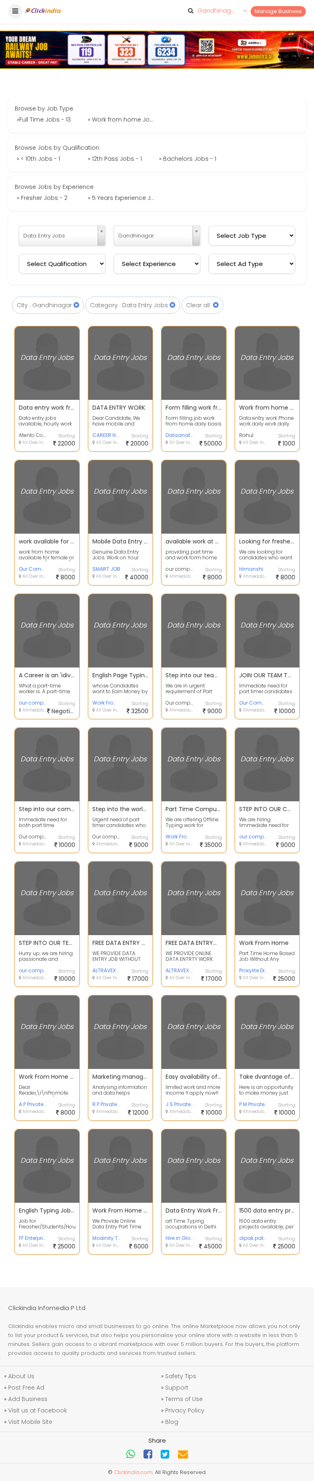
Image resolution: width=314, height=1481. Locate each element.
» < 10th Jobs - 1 (38, 159)
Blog (171, 1422)
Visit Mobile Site (30, 1422)
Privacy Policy (184, 1410)
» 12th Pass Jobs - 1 (115, 159)
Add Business (27, 1399)
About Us (21, 1376)
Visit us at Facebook (37, 1410)
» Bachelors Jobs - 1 (187, 159)
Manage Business (278, 11)
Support (176, 1387)
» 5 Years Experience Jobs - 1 (122, 198)
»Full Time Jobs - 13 (44, 119)
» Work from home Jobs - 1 (122, 119)
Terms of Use (184, 1399)
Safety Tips (180, 1376)
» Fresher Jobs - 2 (42, 198)
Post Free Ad (26, 1387)
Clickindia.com (133, 1472)
